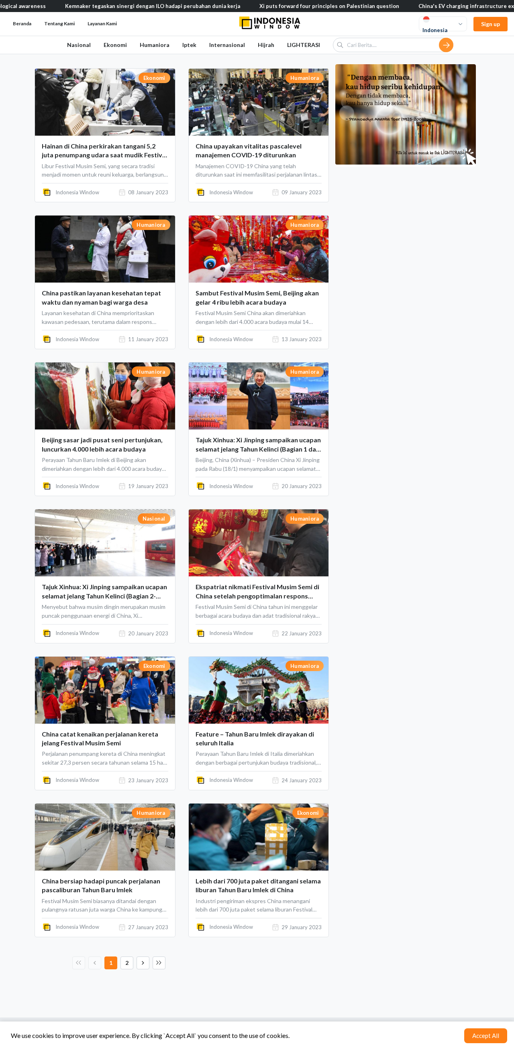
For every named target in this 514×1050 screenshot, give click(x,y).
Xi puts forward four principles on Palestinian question (298, 6)
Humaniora (154, 44)
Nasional (79, 44)
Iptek (189, 44)
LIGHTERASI (303, 44)
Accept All (485, 1035)
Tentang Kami (59, 23)
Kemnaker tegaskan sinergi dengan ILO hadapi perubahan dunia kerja (121, 6)
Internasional (227, 44)
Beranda (22, 23)
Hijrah (266, 44)
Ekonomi (115, 44)
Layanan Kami (102, 23)
